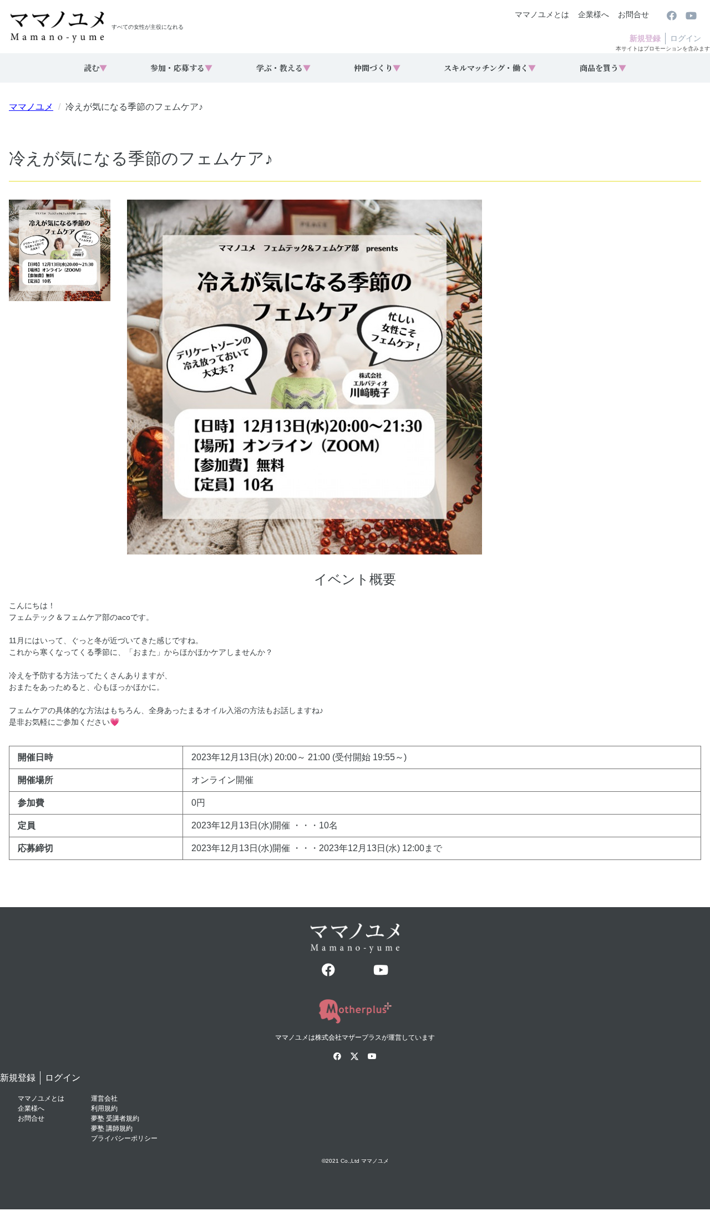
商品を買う (603, 67)
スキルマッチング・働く (490, 67)
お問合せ (633, 14)
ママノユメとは (542, 14)
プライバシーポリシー (124, 1138)
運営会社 (104, 1098)
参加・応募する (181, 67)
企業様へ (593, 14)
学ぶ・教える (283, 67)
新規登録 (645, 38)
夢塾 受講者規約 (115, 1118)
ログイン (685, 38)
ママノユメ (31, 106)
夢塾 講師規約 (112, 1128)
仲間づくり (377, 67)
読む (95, 67)
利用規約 (104, 1108)
